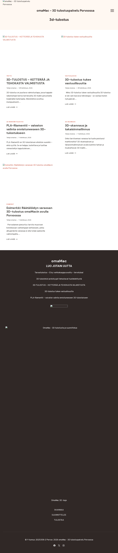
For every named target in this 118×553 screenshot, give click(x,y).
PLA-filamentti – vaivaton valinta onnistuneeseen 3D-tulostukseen (26, 129)
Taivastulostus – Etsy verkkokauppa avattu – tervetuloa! (59, 272)
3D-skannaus (70, 122)
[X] (59, 545)
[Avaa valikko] (112, 10)
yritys (9, 76)
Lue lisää (12, 107)
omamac (14, 88)
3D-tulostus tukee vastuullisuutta (78, 81)
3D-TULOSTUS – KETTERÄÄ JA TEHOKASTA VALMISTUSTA (28, 81)
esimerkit (10, 204)
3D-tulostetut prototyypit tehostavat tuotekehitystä (59, 279)
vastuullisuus (71, 76)
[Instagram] (63, 545)
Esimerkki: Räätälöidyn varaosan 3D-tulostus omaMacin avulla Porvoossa (29, 211)
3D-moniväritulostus (14, 122)
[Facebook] (54, 545)
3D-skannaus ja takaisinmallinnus (77, 127)
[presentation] (30, 53)
